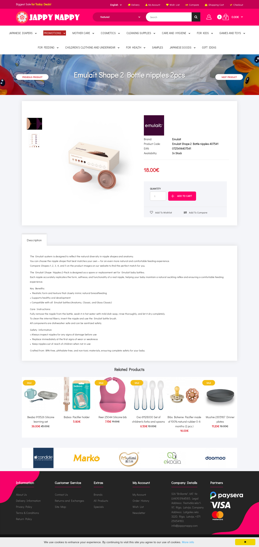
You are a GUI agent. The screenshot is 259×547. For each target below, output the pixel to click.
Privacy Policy (24, 507)
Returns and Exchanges (69, 501)
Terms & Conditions (27, 513)
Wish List (138, 507)
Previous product (32, 77)
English (114, 4)
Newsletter (139, 513)
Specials (99, 507)
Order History (141, 501)
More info (188, 542)
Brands (98, 494)
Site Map (60, 507)
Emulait (176, 139)
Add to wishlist (163, 212)
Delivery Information (28, 501)
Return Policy (24, 519)
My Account (139, 494)
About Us (21, 494)
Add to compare (197, 212)
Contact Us (61, 494)
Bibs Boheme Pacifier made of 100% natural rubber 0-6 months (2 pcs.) (183, 421)
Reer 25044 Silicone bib (112, 417)
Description (34, 240)
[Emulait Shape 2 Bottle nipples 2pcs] (93, 160)
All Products (101, 501)
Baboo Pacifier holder (76, 417)
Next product (229, 77)
